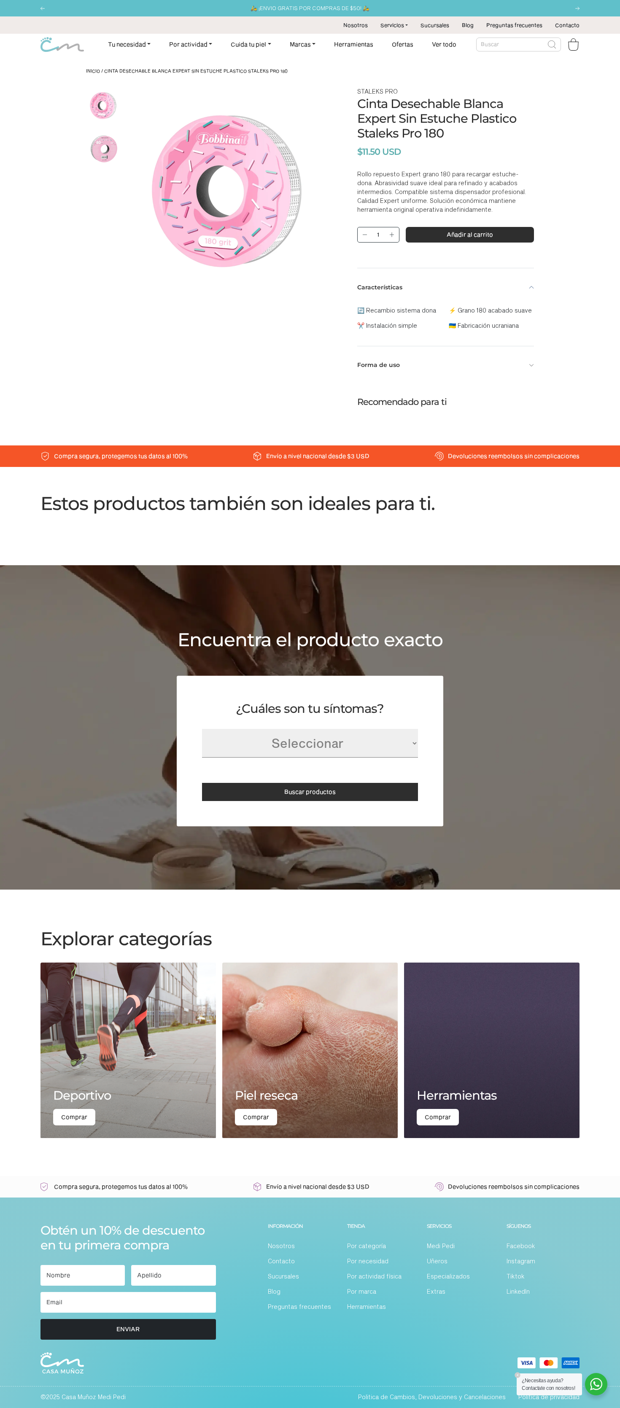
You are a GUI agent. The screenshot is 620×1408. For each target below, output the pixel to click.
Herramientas (353, 44)
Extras (436, 1291)
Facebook (521, 1245)
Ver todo (444, 44)
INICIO (93, 70)
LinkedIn (518, 1291)
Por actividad (188, 44)
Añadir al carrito (470, 234)
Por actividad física (374, 1276)
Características (379, 287)
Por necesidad (367, 1261)
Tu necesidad (127, 44)
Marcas (300, 44)
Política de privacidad (549, 1396)
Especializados (448, 1276)
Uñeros (437, 1261)
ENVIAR (128, 1328)
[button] (42, 8)
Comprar (74, 1116)
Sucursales (435, 25)
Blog (468, 25)
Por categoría (366, 1245)
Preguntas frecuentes (514, 25)
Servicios (392, 25)
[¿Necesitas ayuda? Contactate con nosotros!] (596, 1384)
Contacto (567, 25)
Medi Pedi (441, 1245)
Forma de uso (378, 365)
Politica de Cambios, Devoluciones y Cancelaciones (432, 1396)
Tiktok (516, 1276)
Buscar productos (310, 791)
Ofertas (402, 44)
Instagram (521, 1261)
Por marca (361, 1291)
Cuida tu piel (248, 44)
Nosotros (355, 25)
